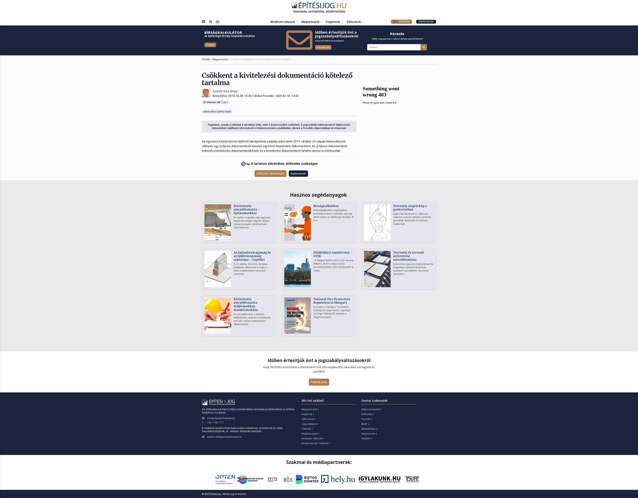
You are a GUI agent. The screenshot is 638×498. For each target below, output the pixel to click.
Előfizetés (403, 21)
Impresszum (368, 433)
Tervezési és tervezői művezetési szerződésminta (408, 256)
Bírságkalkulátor (326, 206)
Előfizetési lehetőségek (270, 173)
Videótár (306, 428)
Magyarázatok (310, 21)
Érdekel (210, 45)
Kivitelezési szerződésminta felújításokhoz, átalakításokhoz (246, 304)
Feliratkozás (323, 47)
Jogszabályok (309, 424)
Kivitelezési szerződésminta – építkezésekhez (247, 209)
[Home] (319, 7)
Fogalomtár (333, 21)
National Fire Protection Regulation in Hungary (331, 301)
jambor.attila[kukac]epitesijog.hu (224, 436)
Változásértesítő (370, 409)
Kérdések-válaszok (283, 21)
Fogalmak (307, 414)
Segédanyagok (310, 433)
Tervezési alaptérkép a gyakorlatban (410, 208)
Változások (354, 21)
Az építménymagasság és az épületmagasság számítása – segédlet (252, 256)
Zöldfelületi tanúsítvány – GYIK (332, 254)
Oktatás (365, 438)
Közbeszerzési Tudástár (315, 443)
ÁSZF (364, 424)
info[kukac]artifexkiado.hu (221, 418)
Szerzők (365, 419)
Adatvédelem (368, 428)
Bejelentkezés (426, 21)
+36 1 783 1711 (215, 422)
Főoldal (206, 59)
